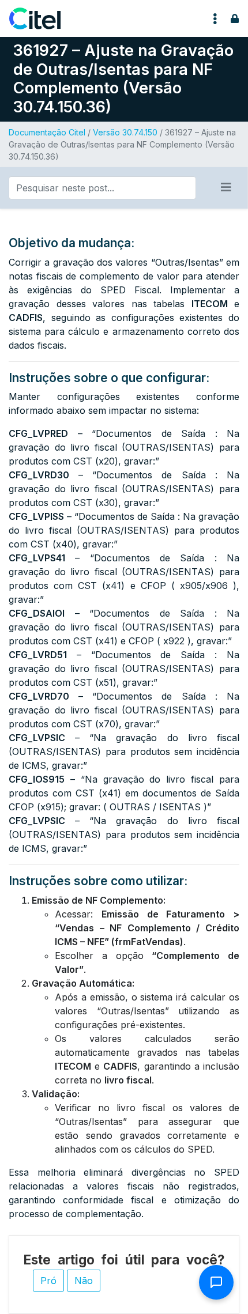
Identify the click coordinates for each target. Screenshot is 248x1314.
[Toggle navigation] (215, 18)
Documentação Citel (47, 132)
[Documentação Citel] (41, 18)
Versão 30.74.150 (125, 132)
